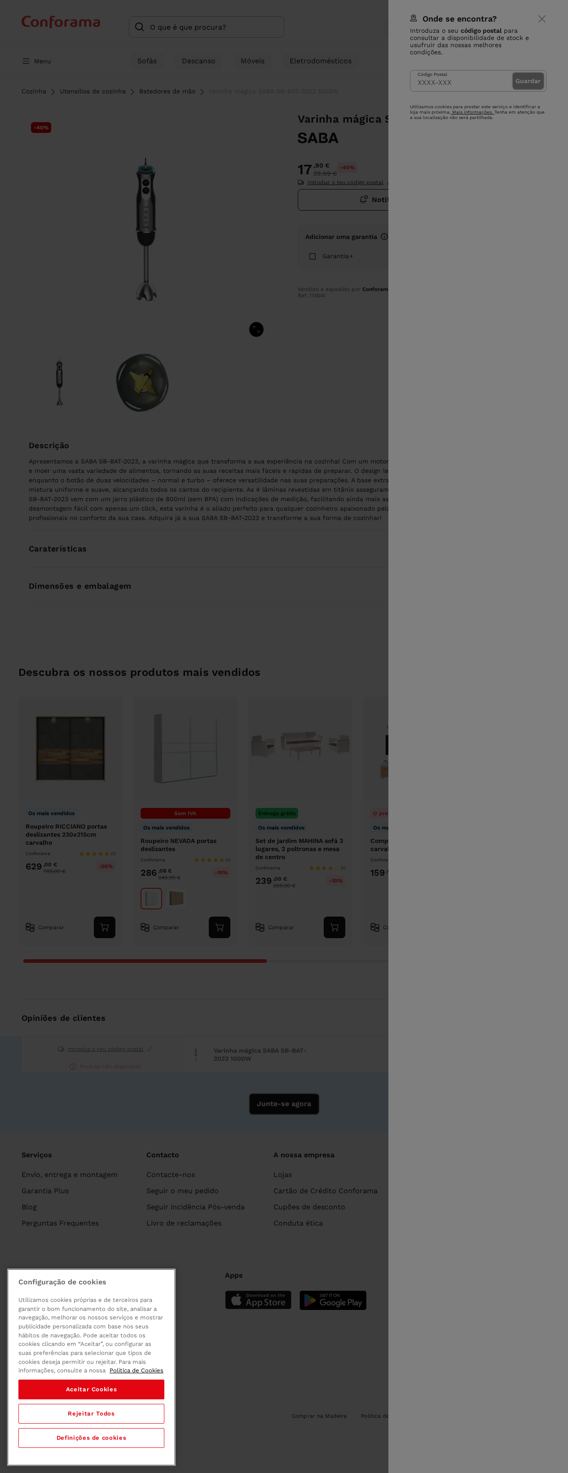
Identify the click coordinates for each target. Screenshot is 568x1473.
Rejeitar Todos (91, 1413)
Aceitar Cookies (91, 1389)
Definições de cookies (92, 1437)
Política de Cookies (136, 1370)
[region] (91, 1367)
